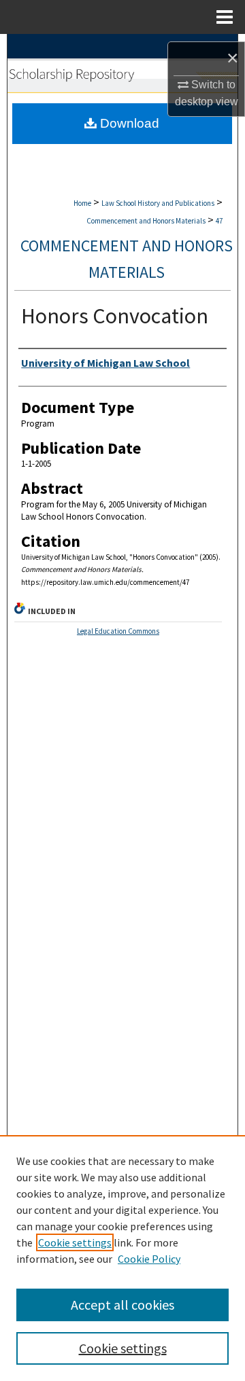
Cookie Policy (149, 1259)
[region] (122, 1258)
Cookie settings (75, 1242)
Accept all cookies (122, 1304)
